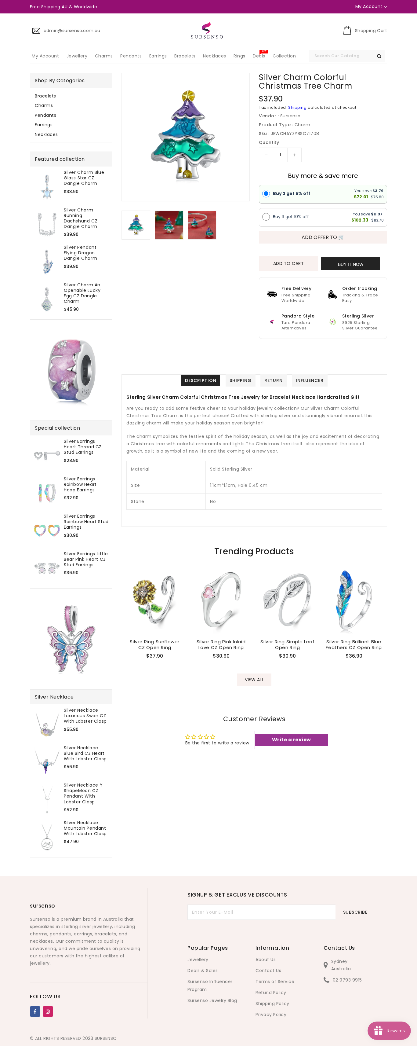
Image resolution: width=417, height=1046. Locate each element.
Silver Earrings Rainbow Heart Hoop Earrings (80, 484)
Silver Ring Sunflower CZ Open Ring (154, 645)
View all (254, 680)
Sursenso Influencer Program (210, 985)
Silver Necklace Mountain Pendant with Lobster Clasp (85, 828)
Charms (44, 105)
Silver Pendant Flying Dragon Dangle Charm (80, 252)
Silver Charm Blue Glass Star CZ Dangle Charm (84, 178)
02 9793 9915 (347, 980)
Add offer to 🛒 (323, 237)
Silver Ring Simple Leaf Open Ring (287, 645)
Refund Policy (271, 992)
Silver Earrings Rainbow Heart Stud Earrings (86, 521)
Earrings (44, 125)
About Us (266, 959)
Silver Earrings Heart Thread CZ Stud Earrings (83, 447)
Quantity (269, 142)
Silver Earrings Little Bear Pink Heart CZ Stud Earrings (86, 559)
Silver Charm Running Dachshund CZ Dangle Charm (80, 218)
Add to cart (288, 263)
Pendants (45, 115)
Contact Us (268, 970)
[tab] (71, 96)
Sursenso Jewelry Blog (212, 1000)
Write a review (291, 739)
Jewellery (198, 959)
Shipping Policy (272, 1003)
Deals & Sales (202, 970)
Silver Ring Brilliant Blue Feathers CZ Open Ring (354, 645)
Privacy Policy (271, 1014)
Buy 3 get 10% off (291, 217)
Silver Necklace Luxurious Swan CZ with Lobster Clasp (85, 715)
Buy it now (350, 264)
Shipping (297, 107)
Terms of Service (275, 981)
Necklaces (46, 134)
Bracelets (45, 96)
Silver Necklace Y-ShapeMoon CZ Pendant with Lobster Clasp (84, 793)
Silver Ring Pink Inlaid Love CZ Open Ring (221, 645)
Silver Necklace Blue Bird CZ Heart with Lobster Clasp (85, 753)
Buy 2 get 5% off (291, 193)
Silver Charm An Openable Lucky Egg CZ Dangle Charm (82, 293)
